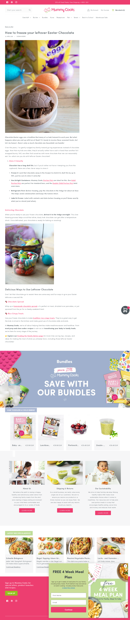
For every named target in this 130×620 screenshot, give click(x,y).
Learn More (27, 510)
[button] (26, 17)
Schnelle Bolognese (14, 558)
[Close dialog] (125, 566)
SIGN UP (11, 593)
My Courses (105, 10)
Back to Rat (9, 27)
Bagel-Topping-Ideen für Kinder (48, 558)
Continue (68, 609)
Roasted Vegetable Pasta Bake (78, 558)
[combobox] (18, 10)
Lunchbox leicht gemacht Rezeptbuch (45, 445)
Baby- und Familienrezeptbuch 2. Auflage (17, 445)
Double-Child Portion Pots (101, 445)
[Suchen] (30, 10)
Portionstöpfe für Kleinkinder (73, 445)
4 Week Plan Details (68, 588)
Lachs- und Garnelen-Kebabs (108, 558)
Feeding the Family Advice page (30, 336)
